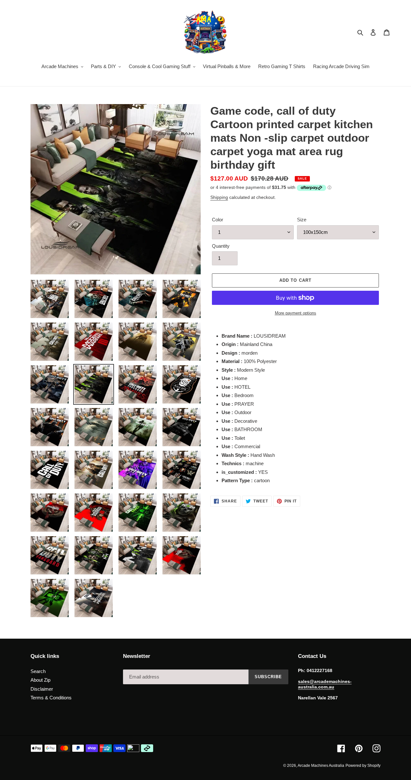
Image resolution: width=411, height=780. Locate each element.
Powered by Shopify (362, 765)
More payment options (295, 313)
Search (38, 671)
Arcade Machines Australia (321, 765)
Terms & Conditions (51, 697)
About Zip (40, 680)
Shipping (219, 197)
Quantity (221, 246)
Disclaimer (42, 689)
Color (217, 219)
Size (301, 219)
